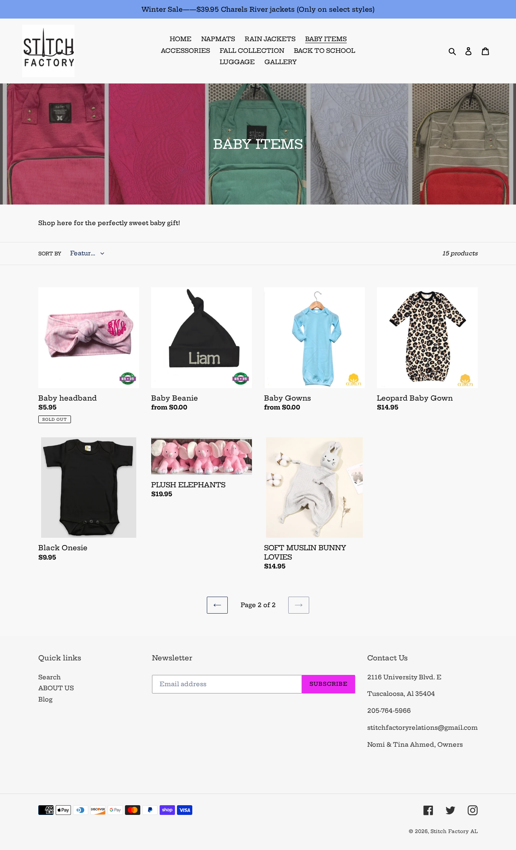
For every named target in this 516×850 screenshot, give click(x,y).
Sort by (49, 254)
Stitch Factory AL (454, 831)
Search (49, 677)
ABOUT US (56, 688)
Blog (45, 699)
